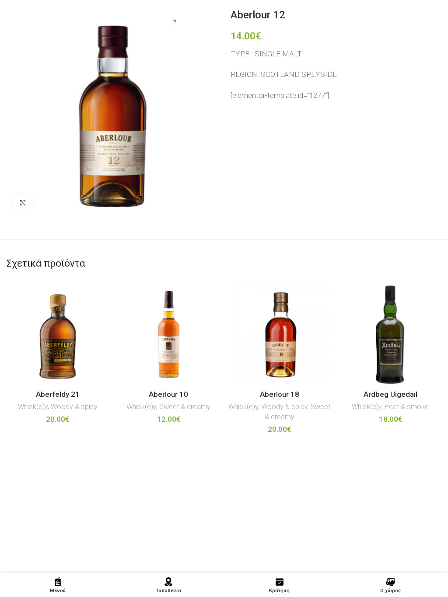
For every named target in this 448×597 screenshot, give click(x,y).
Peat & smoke (407, 407)
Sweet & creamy (184, 407)
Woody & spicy (74, 407)
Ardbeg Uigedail (390, 394)
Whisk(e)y (33, 407)
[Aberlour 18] (279, 335)
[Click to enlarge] (23, 203)
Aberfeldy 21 (58, 394)
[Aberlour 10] (169, 335)
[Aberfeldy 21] (58, 335)
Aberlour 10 (168, 394)
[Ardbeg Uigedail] (391, 335)
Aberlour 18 (279, 394)
